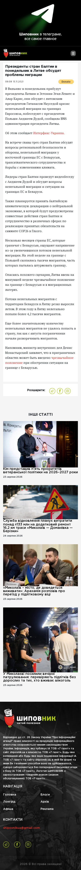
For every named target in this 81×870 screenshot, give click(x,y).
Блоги (45, 794)
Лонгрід (9, 802)
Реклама (47, 809)
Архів (44, 802)
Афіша (8, 809)
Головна (9, 794)
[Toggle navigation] (73, 55)
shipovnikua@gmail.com (21, 828)
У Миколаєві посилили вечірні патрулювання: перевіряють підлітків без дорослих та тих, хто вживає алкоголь (39, 677)
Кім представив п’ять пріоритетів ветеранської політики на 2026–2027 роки (40, 470)
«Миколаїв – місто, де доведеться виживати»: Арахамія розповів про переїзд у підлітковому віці (34, 591)
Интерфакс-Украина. (48, 133)
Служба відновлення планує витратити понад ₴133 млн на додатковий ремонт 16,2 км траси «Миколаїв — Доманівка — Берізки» (38, 526)
